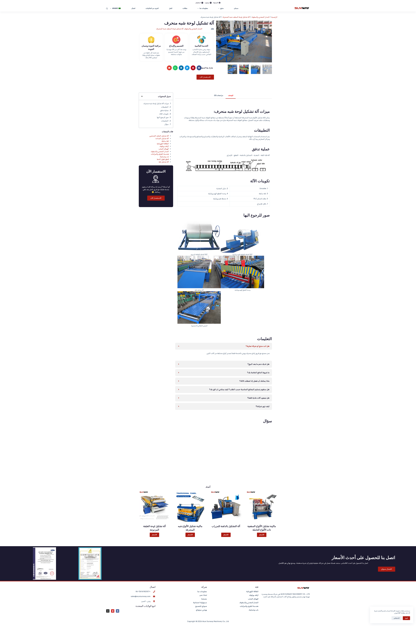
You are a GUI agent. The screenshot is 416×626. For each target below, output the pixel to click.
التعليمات (164, 121)
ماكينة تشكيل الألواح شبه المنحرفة (190, 528)
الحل (170, 8)
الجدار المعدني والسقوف (261, 17)
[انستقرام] (107, 611)
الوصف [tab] (230, 95)
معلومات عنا (204, 8)
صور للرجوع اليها (163, 117)
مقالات (185, 8)
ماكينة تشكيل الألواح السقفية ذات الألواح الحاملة (261, 528)
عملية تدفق (164, 110)
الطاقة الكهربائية (163, 144)
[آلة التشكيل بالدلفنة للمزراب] (226, 506)
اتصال (133, 8)
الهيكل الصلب (164, 149)
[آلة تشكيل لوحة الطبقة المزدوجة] (154, 506)
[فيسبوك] (117, 611)
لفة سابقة (165, 141)
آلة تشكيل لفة (164, 162)
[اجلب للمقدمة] (107, 8)
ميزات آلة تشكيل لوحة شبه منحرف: (156, 103)
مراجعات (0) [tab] (218, 95)
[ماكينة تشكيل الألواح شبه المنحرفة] (190, 506)
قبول (406, 618)
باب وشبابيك (164, 157)
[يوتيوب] (112, 611)
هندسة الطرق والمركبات (160, 154)
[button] (199, 67)
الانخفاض (397, 618)
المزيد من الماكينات (152, 8)
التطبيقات (164, 107)
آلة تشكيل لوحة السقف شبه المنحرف (236, 17)
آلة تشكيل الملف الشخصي (159, 136)
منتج (222, 8)
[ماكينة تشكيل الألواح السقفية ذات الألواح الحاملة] (261, 506)
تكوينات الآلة (163, 114)
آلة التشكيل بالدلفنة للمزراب (226, 526)
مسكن (236, 8)
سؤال (166, 124)
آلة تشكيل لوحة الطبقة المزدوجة (154, 528)
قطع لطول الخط (163, 159)
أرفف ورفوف (164, 146)
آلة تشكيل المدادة (162, 138)
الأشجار (261, 535)
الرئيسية (274, 17)
